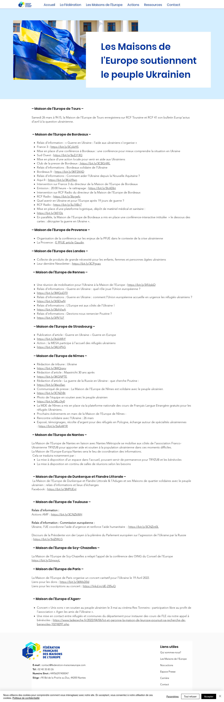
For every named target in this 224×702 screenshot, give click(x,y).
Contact (164, 684)
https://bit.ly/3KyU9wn (62, 180)
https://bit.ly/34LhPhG (51, 347)
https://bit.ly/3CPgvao (86, 263)
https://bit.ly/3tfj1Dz (50, 213)
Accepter (208, 696)
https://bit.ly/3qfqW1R (53, 426)
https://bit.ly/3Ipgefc (66, 196)
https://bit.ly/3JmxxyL (46, 560)
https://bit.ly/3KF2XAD (69, 172)
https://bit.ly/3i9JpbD (141, 285)
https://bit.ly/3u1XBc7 (67, 205)
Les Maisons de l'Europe (173, 658)
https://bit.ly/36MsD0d (74, 582)
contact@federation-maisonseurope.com (64, 665)
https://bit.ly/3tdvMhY (51, 339)
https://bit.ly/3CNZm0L (143, 527)
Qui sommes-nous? (170, 652)
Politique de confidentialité (26, 698)
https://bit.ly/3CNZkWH (66, 514)
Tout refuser (190, 696)
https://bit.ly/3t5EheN (51, 301)
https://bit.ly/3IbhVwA (51, 309)
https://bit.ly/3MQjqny (51, 368)
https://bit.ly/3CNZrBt (51, 393)
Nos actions (166, 665)
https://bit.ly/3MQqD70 (52, 293)
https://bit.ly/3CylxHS (65, 147)
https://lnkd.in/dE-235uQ (99, 586)
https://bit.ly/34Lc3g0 (51, 401)
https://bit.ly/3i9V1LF (50, 318)
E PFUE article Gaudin (69, 242)
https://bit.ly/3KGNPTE (52, 376)
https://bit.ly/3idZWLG (48, 539)
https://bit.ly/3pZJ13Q (67, 155)
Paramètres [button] (172, 696)
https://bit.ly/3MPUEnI (61, 489)
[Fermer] (220, 696)
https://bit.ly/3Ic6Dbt (102, 188)
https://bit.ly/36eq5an (51, 385)
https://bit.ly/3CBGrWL (94, 163)
